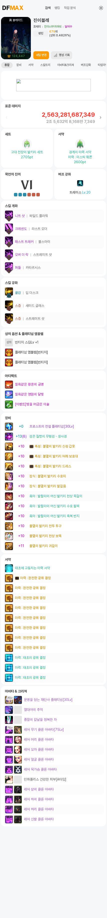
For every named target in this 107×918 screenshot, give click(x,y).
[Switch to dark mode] (101, 8)
